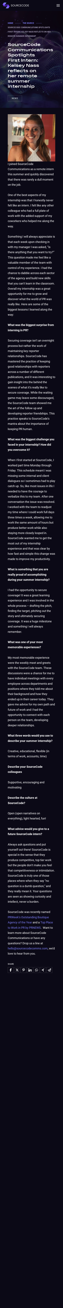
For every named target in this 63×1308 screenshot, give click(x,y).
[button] (58, 5)
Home (10, 23)
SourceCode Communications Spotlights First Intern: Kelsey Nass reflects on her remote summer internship (30, 65)
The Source (28, 23)
